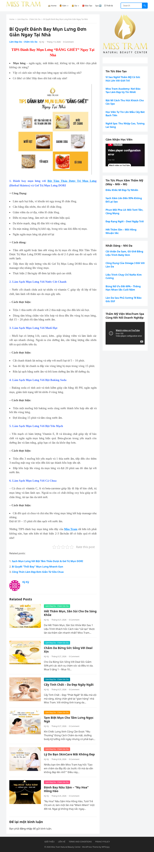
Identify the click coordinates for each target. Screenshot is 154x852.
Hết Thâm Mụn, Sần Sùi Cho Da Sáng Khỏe (70, 613)
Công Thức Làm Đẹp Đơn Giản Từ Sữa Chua (38, 572)
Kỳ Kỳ (41, 41)
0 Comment (68, 41)
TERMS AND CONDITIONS (80, 841)
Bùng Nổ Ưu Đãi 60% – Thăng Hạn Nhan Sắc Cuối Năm (123, 288)
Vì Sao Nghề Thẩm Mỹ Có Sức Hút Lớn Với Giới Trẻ (123, 78)
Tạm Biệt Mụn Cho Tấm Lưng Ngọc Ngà (69, 719)
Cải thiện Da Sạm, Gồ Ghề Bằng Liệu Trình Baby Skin (124, 253)
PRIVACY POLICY (102, 841)
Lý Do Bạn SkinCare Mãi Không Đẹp (69, 754)
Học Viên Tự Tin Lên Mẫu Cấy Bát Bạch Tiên (125, 113)
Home (11, 19)
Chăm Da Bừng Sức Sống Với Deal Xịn (68, 650)
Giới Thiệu (49, 841)
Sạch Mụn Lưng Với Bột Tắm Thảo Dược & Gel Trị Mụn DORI (47, 561)
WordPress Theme (90, 847)
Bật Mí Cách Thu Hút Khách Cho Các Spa (125, 102)
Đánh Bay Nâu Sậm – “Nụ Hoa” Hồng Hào (66, 789)
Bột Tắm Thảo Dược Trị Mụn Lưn (71, 180)
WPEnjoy (106, 847)
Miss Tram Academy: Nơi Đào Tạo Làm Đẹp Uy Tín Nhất (123, 90)
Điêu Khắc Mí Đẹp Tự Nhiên (122, 190)
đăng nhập (26, 828)
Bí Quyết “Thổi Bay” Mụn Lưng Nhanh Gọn (37, 566)
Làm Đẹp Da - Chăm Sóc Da (28, 19)
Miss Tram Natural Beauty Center (66, 847)
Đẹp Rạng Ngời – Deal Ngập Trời (125, 221)
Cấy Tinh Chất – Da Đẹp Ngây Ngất (69, 685)
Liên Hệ (61, 841)
